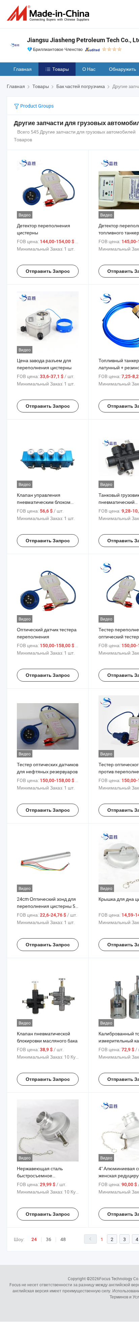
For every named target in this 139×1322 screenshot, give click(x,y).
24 (34, 1239)
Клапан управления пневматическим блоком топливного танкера (44, 502)
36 (48, 1239)
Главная (22, 69)
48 (63, 1239)
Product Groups (36, 106)
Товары (60, 69)
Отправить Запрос (48, 271)
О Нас (88, 69)
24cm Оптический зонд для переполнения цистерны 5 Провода (46, 906)
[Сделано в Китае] (49, 13)
